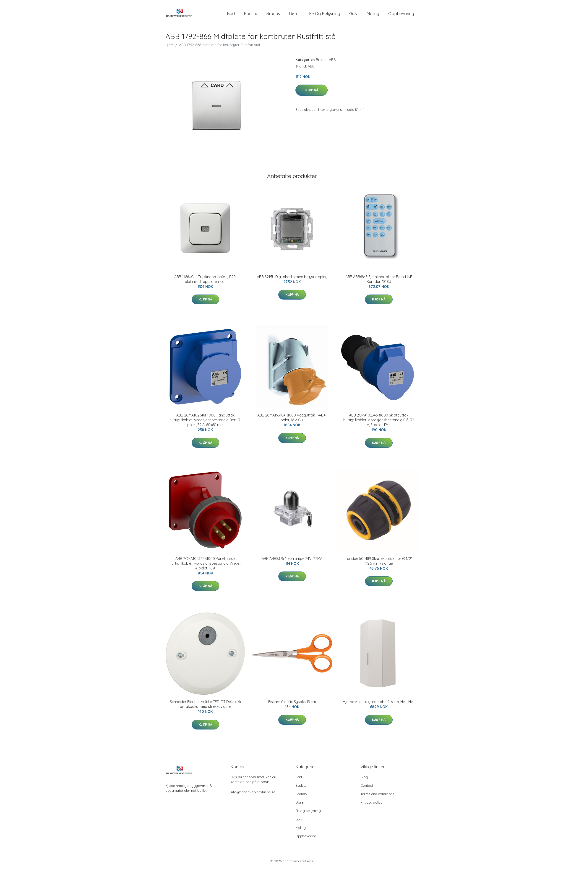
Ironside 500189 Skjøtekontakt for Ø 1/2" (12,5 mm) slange (378, 561)
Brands (273, 13)
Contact (366, 785)
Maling (373, 13)
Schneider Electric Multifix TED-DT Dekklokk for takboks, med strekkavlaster (205, 704)
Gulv (353, 13)
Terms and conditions (377, 794)
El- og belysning (324, 13)
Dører (294, 13)
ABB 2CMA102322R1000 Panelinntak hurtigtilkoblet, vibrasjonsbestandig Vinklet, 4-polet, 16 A (205, 563)
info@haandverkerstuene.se (252, 792)
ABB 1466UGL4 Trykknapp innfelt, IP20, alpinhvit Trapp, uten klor (205, 279)
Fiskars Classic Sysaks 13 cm (292, 701)
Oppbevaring (401, 13)
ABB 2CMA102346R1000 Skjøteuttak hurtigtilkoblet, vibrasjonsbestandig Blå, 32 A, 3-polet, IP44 (378, 420)
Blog (364, 777)
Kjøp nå (311, 90)
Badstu (250, 13)
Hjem (169, 45)
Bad (231, 13)
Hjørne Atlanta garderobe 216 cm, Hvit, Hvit (379, 701)
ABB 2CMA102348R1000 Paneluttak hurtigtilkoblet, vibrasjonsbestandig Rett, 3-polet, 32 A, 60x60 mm (205, 420)
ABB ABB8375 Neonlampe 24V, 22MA (292, 558)
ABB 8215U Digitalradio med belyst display (292, 276)
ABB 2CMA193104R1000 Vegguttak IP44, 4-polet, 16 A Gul (292, 417)
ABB (332, 59)
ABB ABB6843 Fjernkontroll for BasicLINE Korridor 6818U (378, 279)
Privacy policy (371, 802)
